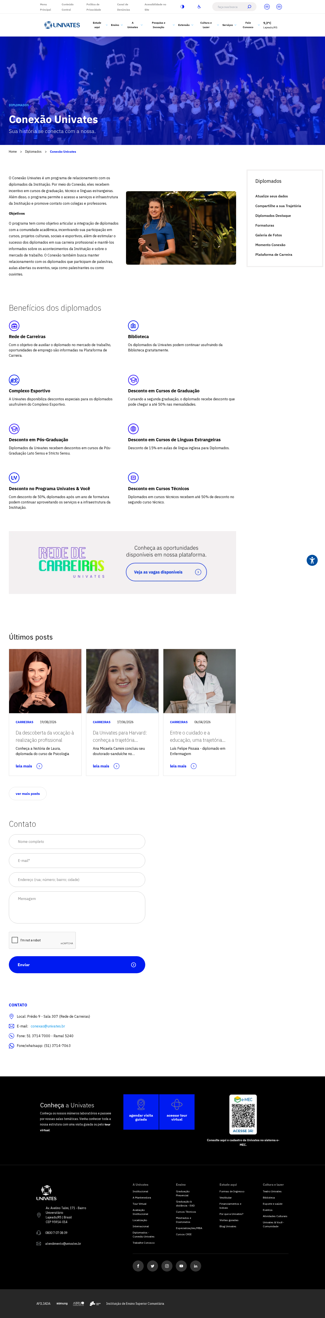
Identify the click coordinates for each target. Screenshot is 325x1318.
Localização (140, 1220)
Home (13, 152)
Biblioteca (269, 1197)
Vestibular (226, 1197)
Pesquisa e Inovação (158, 25)
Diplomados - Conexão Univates (144, 1234)
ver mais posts (28, 793)
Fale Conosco (248, 25)
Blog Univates (228, 1226)
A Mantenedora (142, 1197)
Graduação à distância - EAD (185, 1203)
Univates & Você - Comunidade (273, 1224)
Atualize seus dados (271, 196)
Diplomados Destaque (273, 215)
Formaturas (264, 225)
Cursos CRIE (184, 1234)
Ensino (115, 25)
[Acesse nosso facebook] (138, 1266)
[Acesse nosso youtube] (181, 1266)
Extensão (184, 25)
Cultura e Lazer (206, 25)
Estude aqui (97, 25)
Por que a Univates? (231, 1214)
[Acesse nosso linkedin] (195, 1266)
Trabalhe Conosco (144, 1242)
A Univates (132, 25)
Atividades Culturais (275, 1216)
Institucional (140, 1191)
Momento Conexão (270, 245)
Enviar (24, 964)
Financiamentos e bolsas (230, 1205)
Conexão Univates (63, 152)
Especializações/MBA (189, 1228)
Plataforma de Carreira (273, 254)
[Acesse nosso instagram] (166, 1266)
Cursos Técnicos (186, 1211)
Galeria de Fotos (268, 235)
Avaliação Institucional (140, 1212)
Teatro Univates (272, 1191)
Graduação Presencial (182, 1193)
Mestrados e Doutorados (183, 1220)
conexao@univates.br (48, 1026)
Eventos (268, 1210)
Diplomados (33, 152)
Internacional (141, 1226)
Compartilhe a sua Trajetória (278, 206)
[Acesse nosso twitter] (152, 1266)
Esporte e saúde (272, 1203)
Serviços (227, 25)
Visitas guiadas (229, 1220)
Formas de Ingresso (232, 1191)
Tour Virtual (139, 1203)
